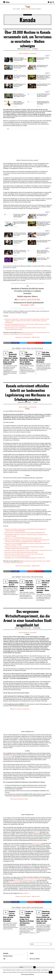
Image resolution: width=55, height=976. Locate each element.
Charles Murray (37, 843)
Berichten (32, 657)
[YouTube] (51, 2)
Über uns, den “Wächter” (35, 959)
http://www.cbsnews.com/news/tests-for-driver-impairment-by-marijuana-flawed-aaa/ (28, 550)
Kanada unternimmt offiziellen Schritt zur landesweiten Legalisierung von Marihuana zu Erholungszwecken (27, 392)
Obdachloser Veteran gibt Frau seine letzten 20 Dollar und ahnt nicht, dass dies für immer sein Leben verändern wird (44, 917)
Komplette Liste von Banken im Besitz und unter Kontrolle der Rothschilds (9, 916)
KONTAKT (32, 953)
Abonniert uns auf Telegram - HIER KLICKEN (27, 337)
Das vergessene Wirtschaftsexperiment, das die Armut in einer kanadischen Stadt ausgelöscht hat (27, 618)
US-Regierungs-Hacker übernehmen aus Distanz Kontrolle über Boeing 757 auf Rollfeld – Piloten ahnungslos (27, 358)
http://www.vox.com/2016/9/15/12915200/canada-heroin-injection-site (23, 538)
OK (50, 972)
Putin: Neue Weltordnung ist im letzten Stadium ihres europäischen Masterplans (43, 357)
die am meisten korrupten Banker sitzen (25, 880)
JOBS (4, 959)
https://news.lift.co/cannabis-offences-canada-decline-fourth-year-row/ (24, 554)
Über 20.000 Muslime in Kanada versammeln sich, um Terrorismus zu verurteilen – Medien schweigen (28, 39)
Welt (36, 402)
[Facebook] (48, 2)
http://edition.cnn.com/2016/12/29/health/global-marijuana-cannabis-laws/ (25, 557)
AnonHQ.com (25, 893)
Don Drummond (7, 756)
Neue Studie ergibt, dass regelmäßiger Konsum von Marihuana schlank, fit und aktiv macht (27, 585)
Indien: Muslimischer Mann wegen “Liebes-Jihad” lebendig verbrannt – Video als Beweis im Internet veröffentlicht (10, 358)
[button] (50, 944)
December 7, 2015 (27, 305)
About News (37, 832)
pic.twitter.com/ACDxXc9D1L (28, 300)
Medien (36, 49)
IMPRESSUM (5, 953)
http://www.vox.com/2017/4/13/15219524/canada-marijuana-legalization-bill (25, 532)
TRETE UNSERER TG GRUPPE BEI (27, 53)
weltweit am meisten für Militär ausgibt (34, 878)
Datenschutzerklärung (7, 956)
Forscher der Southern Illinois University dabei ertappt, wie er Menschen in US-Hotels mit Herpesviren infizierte (27, 918)
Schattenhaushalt (14, 882)
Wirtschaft (37, 628)
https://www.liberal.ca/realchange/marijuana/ (17, 556)
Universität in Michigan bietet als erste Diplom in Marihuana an (10, 584)
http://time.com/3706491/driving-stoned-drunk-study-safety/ (21, 552)
